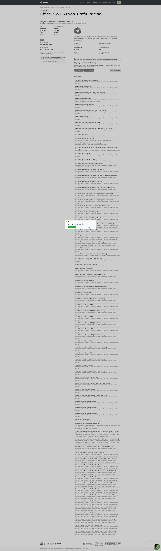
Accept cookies (72, 227)
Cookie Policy (81, 224)
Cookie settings (91, 227)
